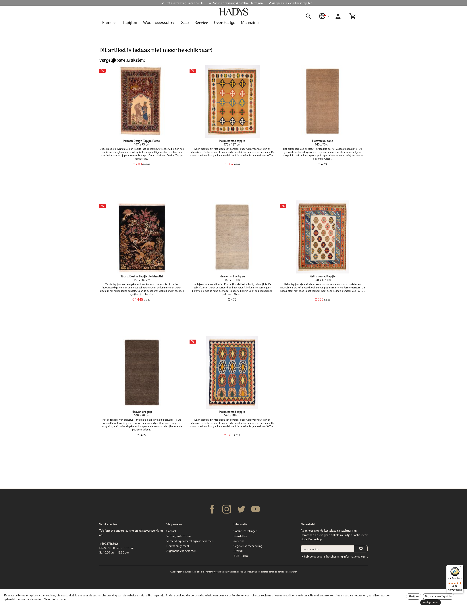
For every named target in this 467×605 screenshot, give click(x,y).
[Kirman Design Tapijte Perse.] (141, 101)
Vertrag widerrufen (178, 536)
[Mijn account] (338, 16)
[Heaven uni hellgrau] (232, 236)
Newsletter (240, 536)
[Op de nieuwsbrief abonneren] (361, 548)
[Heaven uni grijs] (141, 372)
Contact (171, 531)
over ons (239, 541)
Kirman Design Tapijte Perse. (141, 142)
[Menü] (461, 567)
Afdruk (238, 551)
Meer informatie (55, 599)
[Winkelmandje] (353, 16)
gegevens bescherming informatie (335, 556)
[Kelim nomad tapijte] (232, 101)
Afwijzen (413, 596)
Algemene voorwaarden (181, 551)
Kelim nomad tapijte (232, 142)
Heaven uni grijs (142, 413)
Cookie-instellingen (245, 531)
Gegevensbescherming (248, 546)
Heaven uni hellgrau (232, 278)
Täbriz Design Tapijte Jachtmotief (141, 278)
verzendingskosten (215, 571)
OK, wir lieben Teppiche (438, 596)
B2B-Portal (241, 556)
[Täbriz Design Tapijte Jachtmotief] (141, 236)
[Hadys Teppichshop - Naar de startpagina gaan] (233, 11)
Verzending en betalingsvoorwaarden (189, 541)
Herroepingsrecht (177, 546)
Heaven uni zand (322, 142)
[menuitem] (310, 16)
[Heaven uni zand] (322, 101)
